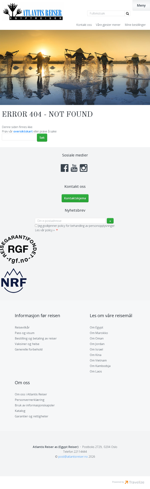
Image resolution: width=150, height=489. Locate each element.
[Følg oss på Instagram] (83, 168)
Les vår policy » (45, 230)
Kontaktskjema (75, 198)
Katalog (20, 411)
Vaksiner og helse (27, 344)
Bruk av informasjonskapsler (35, 405)
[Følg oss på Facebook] (64, 168)
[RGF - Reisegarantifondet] (18, 263)
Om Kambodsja (100, 366)
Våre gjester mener (108, 25)
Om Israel (96, 349)
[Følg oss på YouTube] (74, 168)
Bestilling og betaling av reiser (36, 338)
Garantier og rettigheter (31, 416)
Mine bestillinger (135, 25)
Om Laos (96, 371)
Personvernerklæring (29, 400)
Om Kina (95, 355)
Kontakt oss (84, 25)
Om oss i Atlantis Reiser (31, 394)
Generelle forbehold (28, 349)
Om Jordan (97, 344)
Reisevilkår (22, 327)
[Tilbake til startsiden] (33, 11)
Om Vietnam (98, 360)
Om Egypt (96, 327)
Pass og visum (24, 333)
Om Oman (97, 338)
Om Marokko (99, 333)
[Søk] (127, 13)
